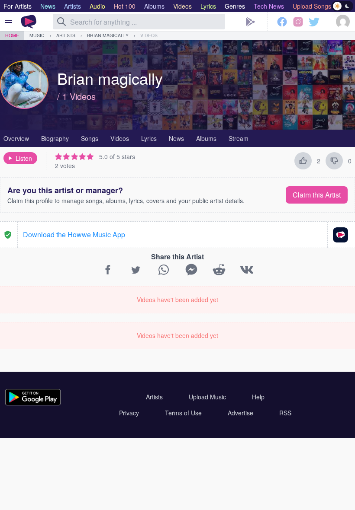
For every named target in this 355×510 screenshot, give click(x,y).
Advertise (240, 412)
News (176, 138)
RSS (285, 412)
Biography (55, 138)
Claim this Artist (317, 195)
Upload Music (207, 396)
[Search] (61, 21)
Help (258, 396)
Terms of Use (183, 412)
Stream (238, 138)
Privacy (129, 412)
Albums (206, 138)
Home (12, 35)
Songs (89, 138)
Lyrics (149, 138)
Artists (65, 35)
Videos (149, 35)
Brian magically (108, 35)
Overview (16, 138)
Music (37, 35)
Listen (24, 158)
